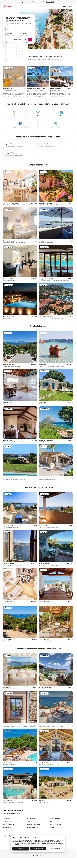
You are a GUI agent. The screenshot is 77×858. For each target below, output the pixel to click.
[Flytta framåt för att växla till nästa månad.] (25, 39)
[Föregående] (35, 63)
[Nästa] (40, 63)
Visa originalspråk (50, 2)
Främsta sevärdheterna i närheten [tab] (11, 813)
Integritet (35, 855)
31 (7, 60)
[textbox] (12, 35)
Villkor (40, 855)
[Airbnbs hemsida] (7, 6)
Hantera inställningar (55, 848)
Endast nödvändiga (38, 848)
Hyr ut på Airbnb (67, 6)
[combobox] (19, 30)
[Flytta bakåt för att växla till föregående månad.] (8, 39)
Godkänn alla (21, 848)
